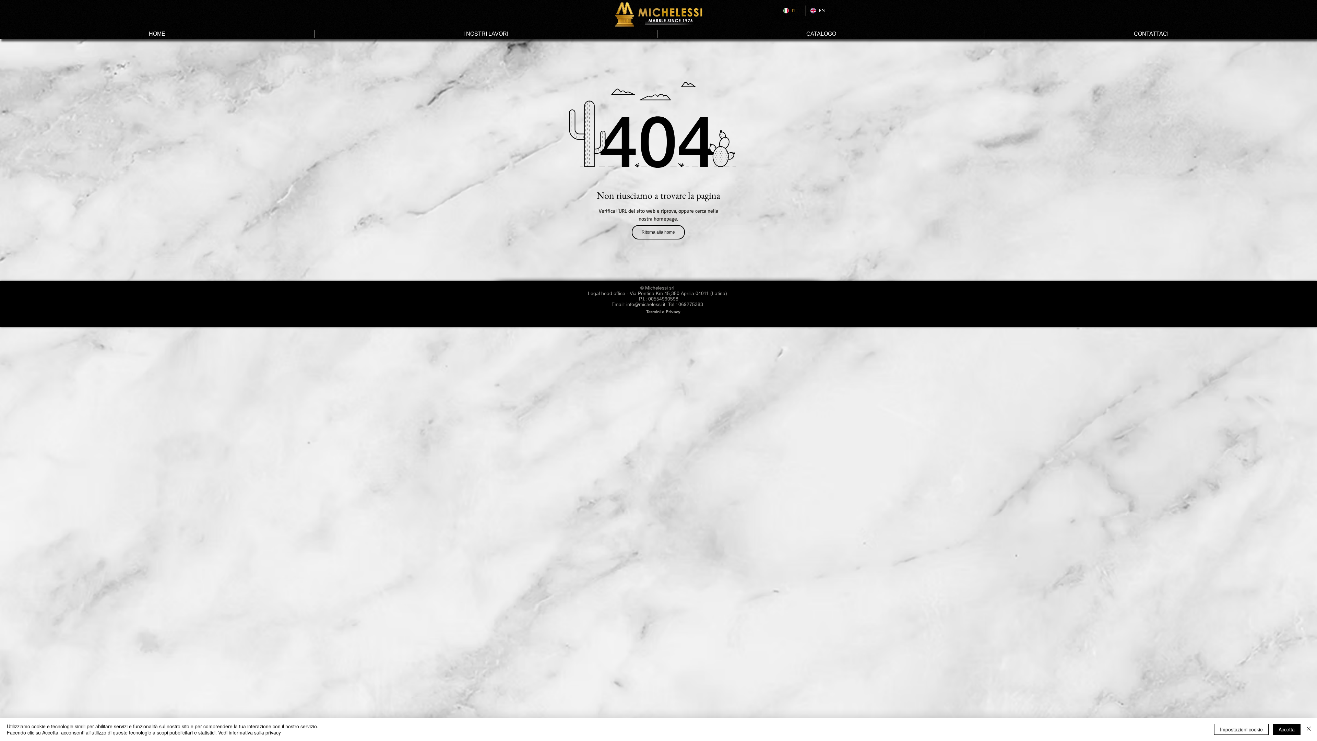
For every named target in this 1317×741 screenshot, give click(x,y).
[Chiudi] (1309, 729)
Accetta (1287, 729)
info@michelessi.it (645, 304)
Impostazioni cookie (1241, 729)
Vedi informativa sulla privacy (249, 732)
